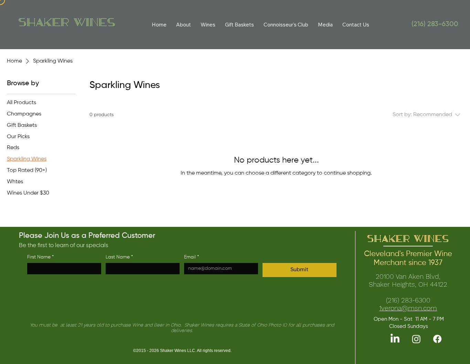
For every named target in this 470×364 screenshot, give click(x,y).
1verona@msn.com (408, 308)
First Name (40, 257)
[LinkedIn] (394, 338)
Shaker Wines (66, 23)
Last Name (119, 257)
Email (191, 257)
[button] (208, 25)
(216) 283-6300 (435, 24)
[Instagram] (416, 338)
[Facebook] (437, 338)
